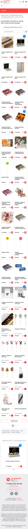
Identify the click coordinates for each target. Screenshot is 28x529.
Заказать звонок (14, 489)
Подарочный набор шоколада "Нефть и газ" (7, 128)
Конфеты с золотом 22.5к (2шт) (19, 303)
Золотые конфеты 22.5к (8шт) (20, 78)
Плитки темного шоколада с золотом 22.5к (6, 330)
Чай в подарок (6, 430)
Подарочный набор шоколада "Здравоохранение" (6, 203)
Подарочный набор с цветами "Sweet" (6, 228)
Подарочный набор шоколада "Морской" (6, 278)
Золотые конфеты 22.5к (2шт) (20, 52)
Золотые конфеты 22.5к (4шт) (7, 52)
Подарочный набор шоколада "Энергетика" (20, 228)
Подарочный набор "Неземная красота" (19, 153)
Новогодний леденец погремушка (6, 383)
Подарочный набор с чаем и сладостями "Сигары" (6, 153)
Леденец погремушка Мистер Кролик (20, 356)
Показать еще (14, 421)
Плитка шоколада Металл (20, 408)
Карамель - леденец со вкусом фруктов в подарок (20, 203)
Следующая (17, 426)
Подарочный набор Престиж (19, 128)
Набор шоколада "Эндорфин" (5, 409)
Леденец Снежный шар (20, 329)
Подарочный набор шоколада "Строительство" (19, 103)
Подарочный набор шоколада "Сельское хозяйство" (20, 178)
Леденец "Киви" (5, 177)
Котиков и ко (20, 499)
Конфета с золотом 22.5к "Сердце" (7, 303)
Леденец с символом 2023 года (6, 356)
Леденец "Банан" (5, 252)
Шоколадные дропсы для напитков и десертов (20, 383)
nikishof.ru (19, 498)
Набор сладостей (15, 432)
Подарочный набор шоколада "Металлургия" (7, 103)
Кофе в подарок (15, 430)
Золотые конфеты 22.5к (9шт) (7, 78)
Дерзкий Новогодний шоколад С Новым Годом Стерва (20, 278)
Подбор (3, 10)
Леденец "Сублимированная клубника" (19, 253)
